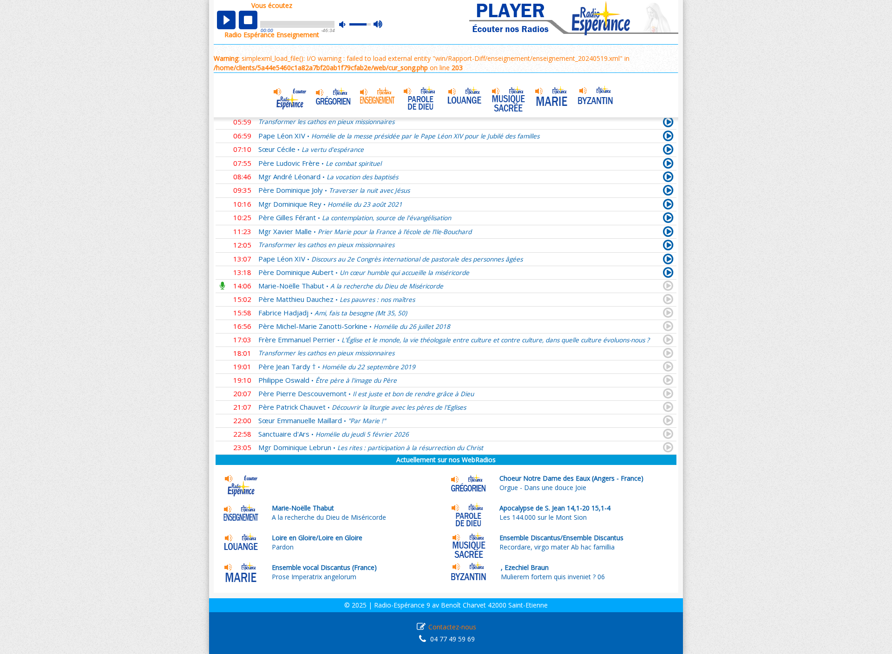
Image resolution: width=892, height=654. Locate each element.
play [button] (226, 20)
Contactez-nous (452, 626)
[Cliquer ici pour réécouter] (668, 137)
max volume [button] (378, 24)
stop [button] (248, 20)
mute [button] (347, 24)
